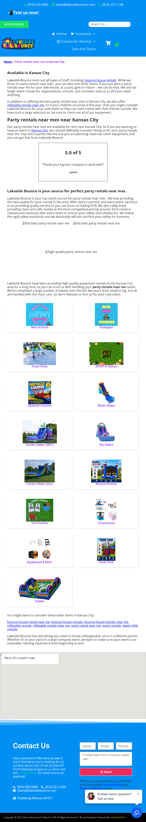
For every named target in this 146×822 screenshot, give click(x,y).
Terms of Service (91, 788)
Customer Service (76, 41)
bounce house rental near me (28, 622)
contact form (28, 773)
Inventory (83, 34)
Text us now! (26, 12)
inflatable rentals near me (25, 105)
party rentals (111, 625)
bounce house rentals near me (106, 622)
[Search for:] (109, 24)
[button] (14, 24)
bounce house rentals (100, 80)
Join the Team (84, 49)
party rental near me (86, 625)
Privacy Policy (112, 785)
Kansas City (39, 130)
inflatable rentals (19, 625)
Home (61, 34)
